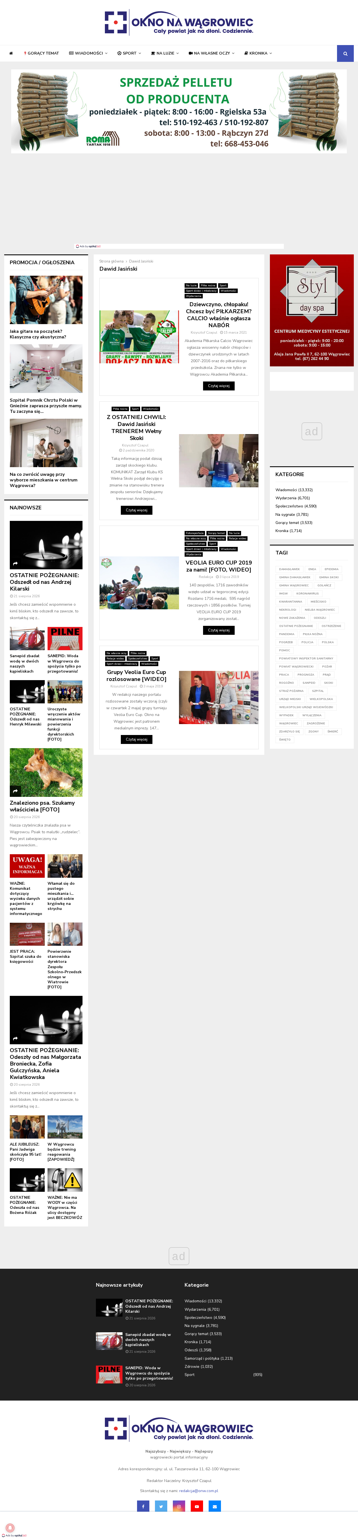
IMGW (283, 594)
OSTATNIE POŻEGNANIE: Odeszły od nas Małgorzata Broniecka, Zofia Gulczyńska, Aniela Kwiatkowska (45, 1064)
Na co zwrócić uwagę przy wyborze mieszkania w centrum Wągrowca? (43, 480)
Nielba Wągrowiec (320, 610)
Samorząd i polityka (202, 1358)
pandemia (286, 634)
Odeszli (191, 1350)
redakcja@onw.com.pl (198, 1490)
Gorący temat (43, 53)
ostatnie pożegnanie (296, 626)
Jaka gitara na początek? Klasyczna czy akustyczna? (38, 334)
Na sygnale (285, 514)
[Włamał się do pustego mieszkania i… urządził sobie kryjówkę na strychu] (65, 865)
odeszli (320, 618)
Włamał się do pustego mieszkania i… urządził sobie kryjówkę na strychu (61, 896)
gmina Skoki (329, 577)
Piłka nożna (208, 285)
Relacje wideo (237, 538)
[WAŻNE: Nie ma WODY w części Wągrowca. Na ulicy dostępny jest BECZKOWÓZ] (65, 1179)
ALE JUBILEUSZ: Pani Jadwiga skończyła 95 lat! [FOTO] (25, 1152)
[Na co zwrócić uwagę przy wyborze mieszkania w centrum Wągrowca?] (46, 443)
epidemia (331, 569)
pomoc (284, 650)
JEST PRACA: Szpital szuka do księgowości (25, 956)
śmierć (333, 732)
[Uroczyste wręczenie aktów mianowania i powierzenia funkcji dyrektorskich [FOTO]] (65, 691)
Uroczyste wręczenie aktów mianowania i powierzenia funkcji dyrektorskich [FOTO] (64, 724)
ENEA (312, 569)
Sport (129, 53)
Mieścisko (318, 602)
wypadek (286, 715)
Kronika (258, 53)
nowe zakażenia (292, 618)
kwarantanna (290, 602)
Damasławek (289, 569)
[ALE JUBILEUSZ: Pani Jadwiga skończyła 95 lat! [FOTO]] (27, 1127)
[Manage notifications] (10, 1527)
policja (307, 642)
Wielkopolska (321, 699)
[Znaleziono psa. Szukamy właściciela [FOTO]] (46, 772)
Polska (328, 642)
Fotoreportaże (195, 533)
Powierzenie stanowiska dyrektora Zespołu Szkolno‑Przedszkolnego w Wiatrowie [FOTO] (65, 969)
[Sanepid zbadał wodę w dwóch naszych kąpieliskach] (27, 638)
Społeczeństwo (195, 544)
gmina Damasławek (294, 577)
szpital (318, 691)
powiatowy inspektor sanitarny (306, 659)
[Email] (215, 1506)
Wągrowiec (288, 723)
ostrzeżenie (331, 626)
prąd (327, 675)
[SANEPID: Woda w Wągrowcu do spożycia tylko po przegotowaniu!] (65, 638)
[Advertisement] (179, 202)
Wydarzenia (193, 296)
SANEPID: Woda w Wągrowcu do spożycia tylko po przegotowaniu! (64, 663)
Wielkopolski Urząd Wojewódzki (306, 707)
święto (285, 740)
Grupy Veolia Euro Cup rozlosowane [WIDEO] (137, 675)
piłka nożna (312, 634)
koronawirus (307, 594)
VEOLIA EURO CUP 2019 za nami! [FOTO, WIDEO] (219, 566)
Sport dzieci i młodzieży (201, 291)
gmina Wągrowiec (294, 585)
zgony (313, 732)
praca (284, 675)
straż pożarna (291, 691)
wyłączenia (311, 715)
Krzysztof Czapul (204, 332)
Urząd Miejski (290, 699)
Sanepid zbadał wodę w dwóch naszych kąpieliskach (24, 663)
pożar (327, 667)
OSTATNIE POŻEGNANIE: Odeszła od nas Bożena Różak (24, 1205)
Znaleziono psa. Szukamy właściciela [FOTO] (42, 806)
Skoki (328, 683)
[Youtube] (197, 1506)
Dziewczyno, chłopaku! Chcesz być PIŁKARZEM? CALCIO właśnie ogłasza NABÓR (219, 315)
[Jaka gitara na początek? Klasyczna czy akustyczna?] (46, 300)
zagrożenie (316, 723)
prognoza (306, 675)
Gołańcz (324, 585)
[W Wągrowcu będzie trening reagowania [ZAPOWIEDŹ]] (65, 1127)
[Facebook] (143, 1506)
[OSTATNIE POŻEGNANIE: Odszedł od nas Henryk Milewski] (27, 691)
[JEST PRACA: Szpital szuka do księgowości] (27, 934)
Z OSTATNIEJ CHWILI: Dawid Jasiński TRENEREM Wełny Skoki (136, 427)
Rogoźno (286, 683)
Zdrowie (192, 1366)
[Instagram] (179, 1506)
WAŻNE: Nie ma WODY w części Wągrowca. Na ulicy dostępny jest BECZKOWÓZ (65, 1207)
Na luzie (165, 53)
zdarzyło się (289, 732)
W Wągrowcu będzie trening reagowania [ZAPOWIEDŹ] (62, 1152)
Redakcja (206, 577)
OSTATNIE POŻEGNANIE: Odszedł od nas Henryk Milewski (25, 716)
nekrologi (287, 610)
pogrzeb (286, 642)
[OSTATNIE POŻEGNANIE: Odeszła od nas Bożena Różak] (27, 1179)
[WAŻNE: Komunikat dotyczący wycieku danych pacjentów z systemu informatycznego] (27, 865)
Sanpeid (309, 683)
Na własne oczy (212, 53)
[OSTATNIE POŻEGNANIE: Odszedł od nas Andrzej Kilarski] (46, 545)
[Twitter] (161, 1506)
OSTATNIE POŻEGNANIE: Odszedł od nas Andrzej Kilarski (44, 582)
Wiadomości (89, 53)
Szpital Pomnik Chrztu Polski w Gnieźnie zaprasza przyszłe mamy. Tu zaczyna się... (46, 406)
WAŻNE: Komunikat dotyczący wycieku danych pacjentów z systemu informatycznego (26, 898)
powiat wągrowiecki (296, 667)
